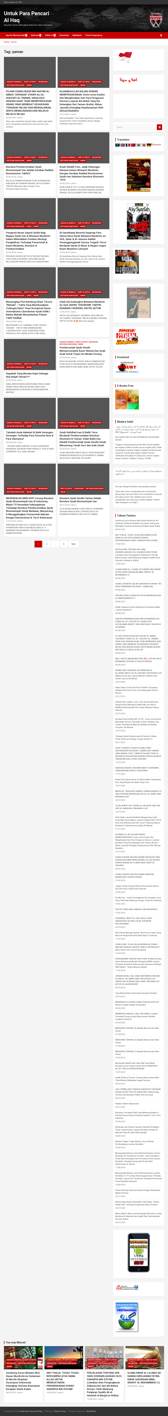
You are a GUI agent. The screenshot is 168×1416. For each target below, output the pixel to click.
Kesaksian (43, 82)
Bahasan (35, 35)
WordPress (91, 1411)
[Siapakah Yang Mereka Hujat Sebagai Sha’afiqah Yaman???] (30, 354)
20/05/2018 (65, 252)
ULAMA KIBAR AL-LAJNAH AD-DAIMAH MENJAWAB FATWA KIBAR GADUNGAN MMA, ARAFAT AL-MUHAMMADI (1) (138, 572)
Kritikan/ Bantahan (15, 85)
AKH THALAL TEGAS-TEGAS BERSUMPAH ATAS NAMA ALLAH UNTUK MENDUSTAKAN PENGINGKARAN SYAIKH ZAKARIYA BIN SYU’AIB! (136, 538)
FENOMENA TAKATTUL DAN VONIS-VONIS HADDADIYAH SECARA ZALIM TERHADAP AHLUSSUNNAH (133, 921)
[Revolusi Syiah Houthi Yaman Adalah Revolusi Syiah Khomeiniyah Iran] (83, 479)
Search (159, 127)
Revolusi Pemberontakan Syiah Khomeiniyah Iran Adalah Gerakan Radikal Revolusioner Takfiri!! (29, 170)
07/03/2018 (65, 358)
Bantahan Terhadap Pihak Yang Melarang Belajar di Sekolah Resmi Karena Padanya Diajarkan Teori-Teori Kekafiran (138, 1115)
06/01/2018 (65, 505)
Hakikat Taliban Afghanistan (127, 1103)
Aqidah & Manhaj (14, 82)
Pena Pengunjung (93, 35)
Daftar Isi (49, 35)
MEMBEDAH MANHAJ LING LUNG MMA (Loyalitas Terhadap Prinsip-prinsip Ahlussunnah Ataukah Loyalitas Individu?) (136, 1016)
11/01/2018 (11, 521)
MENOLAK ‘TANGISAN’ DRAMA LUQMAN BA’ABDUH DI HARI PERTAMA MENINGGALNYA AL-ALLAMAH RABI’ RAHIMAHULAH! (138, 794)
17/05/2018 (65, 312)
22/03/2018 (11, 380)
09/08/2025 (132, 1386)
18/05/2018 (11, 321)
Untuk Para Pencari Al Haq (31, 1411)
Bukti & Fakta (30, 82)
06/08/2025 (11, 118)
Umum (29, 85)
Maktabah (77, 35)
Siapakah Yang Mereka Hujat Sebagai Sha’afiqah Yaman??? (27, 375)
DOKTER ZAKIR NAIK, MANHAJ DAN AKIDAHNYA (136, 909)
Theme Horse (60, 1411)
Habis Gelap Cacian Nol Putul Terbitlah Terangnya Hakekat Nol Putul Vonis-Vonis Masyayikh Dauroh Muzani (136, 690)
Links (29, 226)
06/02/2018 (11, 442)
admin (20, 118)
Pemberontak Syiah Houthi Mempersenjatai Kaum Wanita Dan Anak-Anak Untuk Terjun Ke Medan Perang (83, 350)
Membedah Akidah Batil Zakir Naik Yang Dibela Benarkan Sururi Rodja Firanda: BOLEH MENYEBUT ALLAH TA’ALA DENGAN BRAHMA (136, 1066)
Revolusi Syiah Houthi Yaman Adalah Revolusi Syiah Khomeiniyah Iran (80, 500)
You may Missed (15, 1342)
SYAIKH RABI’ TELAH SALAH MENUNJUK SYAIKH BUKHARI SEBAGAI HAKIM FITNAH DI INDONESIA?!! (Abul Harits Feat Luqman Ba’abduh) (137, 947)
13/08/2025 (92, 1399)
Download (64, 35)
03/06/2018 (11, 252)
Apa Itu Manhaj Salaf (15, 35)
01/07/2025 (65, 114)
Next (73, 544)
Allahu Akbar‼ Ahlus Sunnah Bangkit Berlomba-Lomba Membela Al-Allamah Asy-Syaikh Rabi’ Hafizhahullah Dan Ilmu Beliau (138, 1216)
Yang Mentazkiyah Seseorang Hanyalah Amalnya (136, 993)
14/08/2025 (51, 1392)
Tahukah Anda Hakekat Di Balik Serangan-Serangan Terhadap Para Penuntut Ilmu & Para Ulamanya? (30, 435)
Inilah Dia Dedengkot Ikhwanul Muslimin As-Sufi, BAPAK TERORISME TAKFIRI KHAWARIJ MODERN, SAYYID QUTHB (82, 305)
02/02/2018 (65, 449)
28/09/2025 (11, 1392)
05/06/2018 (11, 177)
